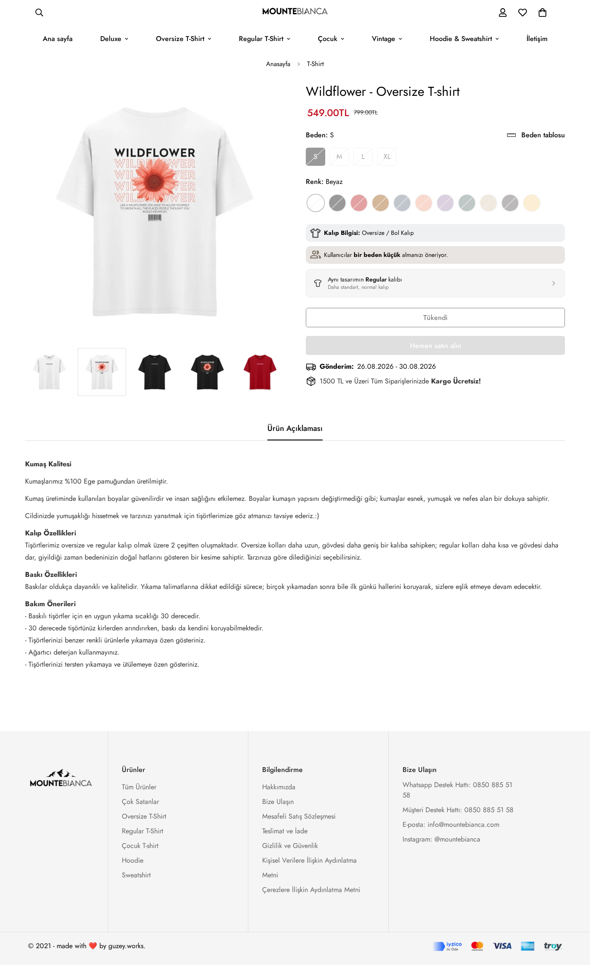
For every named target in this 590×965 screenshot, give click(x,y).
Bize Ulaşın (278, 802)
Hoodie (132, 860)
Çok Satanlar (140, 802)
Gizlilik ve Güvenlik (290, 846)
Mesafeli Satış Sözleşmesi (299, 816)
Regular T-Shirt (261, 39)
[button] (542, 12)
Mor (445, 203)
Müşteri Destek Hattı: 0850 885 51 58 (458, 810)
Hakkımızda (278, 787)
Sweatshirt (136, 875)
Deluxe (110, 39)
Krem (488, 203)
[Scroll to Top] (573, 918)
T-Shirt (315, 64)
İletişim (537, 39)
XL (387, 156)
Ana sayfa (58, 39)
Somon (423, 203)
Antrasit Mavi (402, 203)
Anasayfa (278, 64)
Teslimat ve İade (285, 831)
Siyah (337, 203)
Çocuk (327, 39)
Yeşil (467, 203)
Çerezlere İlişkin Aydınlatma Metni (311, 890)
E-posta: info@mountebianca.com (451, 824)
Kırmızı (359, 203)
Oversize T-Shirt (180, 39)
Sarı (531, 203)
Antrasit (510, 203)
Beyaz (315, 203)
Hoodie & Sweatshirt (461, 39)
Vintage (383, 39)
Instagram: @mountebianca (441, 839)
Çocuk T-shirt (140, 846)
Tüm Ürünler (139, 787)
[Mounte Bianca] (295, 12)
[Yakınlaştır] (266, 101)
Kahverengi (380, 203)
